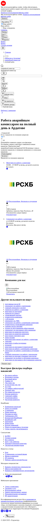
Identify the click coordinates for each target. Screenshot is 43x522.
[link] (4, 37)
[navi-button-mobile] (3, 48)
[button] (3, 42)
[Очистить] (4, 73)
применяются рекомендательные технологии (18, 500)
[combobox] (10, 68)
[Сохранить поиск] (3, 78)
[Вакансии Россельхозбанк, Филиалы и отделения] (23, 185)
